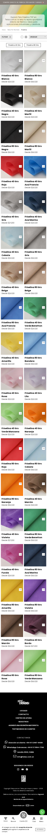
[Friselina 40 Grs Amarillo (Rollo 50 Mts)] (12, 343)
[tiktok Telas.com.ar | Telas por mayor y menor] (27, 769)
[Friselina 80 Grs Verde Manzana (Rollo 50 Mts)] (35, 661)
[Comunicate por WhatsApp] (42, 812)
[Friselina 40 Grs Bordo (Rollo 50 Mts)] (35, 626)
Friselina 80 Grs (33, 45)
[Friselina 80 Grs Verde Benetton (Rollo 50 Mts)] (35, 520)
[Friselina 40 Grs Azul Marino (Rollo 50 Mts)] (35, 202)
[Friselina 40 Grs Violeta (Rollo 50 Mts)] (12, 520)
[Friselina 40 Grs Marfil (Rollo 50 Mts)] (35, 96)
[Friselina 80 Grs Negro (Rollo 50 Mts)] (12, 132)
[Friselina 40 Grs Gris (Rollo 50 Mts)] (12, 202)
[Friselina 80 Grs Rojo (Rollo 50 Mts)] (12, 449)
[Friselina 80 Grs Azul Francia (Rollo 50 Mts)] (12, 308)
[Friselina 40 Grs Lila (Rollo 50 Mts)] (35, 379)
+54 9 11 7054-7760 (35, 747)
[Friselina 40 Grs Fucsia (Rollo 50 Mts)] (12, 555)
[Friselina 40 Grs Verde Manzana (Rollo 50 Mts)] (12, 414)
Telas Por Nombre (13, 30)
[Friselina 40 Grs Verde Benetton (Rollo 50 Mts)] (35, 308)
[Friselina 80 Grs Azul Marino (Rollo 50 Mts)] (35, 555)
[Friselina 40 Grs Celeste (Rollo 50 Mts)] (12, 238)
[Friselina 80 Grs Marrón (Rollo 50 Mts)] (12, 626)
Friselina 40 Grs (14, 45)
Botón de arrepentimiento (23, 799)
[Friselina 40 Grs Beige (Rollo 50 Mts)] (12, 273)
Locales (23, 711)
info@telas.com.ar (25, 757)
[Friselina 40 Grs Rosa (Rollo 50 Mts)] (12, 379)
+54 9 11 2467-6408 (34, 743)
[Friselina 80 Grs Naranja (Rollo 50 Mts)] (12, 485)
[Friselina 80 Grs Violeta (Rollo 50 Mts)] (35, 590)
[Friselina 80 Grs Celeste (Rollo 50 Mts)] (35, 449)
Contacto (23, 714)
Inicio (4, 30)
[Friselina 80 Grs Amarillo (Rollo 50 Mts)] (12, 590)
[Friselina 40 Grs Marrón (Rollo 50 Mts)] (35, 485)
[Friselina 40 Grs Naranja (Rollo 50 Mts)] (35, 414)
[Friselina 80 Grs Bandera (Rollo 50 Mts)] (35, 343)
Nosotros (23, 722)
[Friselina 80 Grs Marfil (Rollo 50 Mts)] (35, 132)
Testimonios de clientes (23, 729)
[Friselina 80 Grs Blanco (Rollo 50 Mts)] (35, 61)
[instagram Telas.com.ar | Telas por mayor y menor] (18, 769)
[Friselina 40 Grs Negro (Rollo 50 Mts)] (12, 96)
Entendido (40, 829)
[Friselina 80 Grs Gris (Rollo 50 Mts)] (35, 238)
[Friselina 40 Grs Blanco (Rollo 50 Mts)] (12, 61)
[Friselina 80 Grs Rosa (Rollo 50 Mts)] (12, 661)
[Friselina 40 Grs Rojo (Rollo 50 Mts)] (12, 167)
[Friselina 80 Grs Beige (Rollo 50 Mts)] (35, 273)
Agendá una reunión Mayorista (24, 725)
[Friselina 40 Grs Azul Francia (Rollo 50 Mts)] (35, 167)
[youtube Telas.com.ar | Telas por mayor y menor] (23, 769)
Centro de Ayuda (24, 718)
